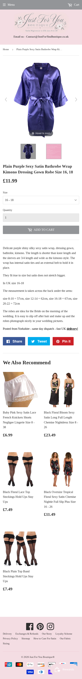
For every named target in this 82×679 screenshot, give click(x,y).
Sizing (6, 643)
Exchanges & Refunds (26, 633)
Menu (11, 4)
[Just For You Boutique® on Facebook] (30, 628)
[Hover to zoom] (41, 99)
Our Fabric (65, 638)
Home (6, 49)
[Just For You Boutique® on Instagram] (50, 628)
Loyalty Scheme (63, 633)
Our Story (47, 633)
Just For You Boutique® (42, 657)
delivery (72, 328)
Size (5, 192)
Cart (76, 4)
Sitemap (26, 638)
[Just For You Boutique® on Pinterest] (40, 628)
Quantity (7, 210)
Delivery (7, 633)
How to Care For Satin (45, 638)
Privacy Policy (10, 638)
